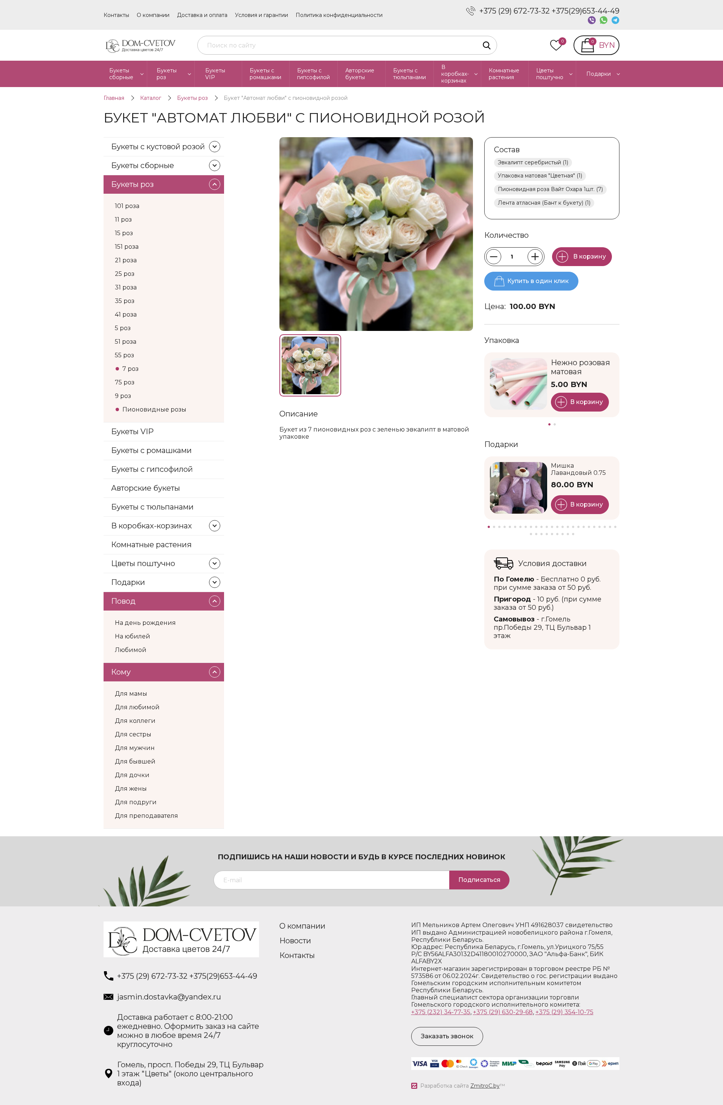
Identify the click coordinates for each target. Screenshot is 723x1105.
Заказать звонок (447, 1036)
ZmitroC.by (485, 1085)
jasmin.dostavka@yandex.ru (169, 996)
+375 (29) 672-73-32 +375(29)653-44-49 (549, 10)
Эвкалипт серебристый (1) (533, 162)
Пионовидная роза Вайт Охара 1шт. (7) (550, 189)
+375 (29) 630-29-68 (503, 1012)
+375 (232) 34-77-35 (440, 1012)
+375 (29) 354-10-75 (564, 1012)
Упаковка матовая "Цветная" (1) (540, 175)
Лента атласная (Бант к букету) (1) (544, 202)
